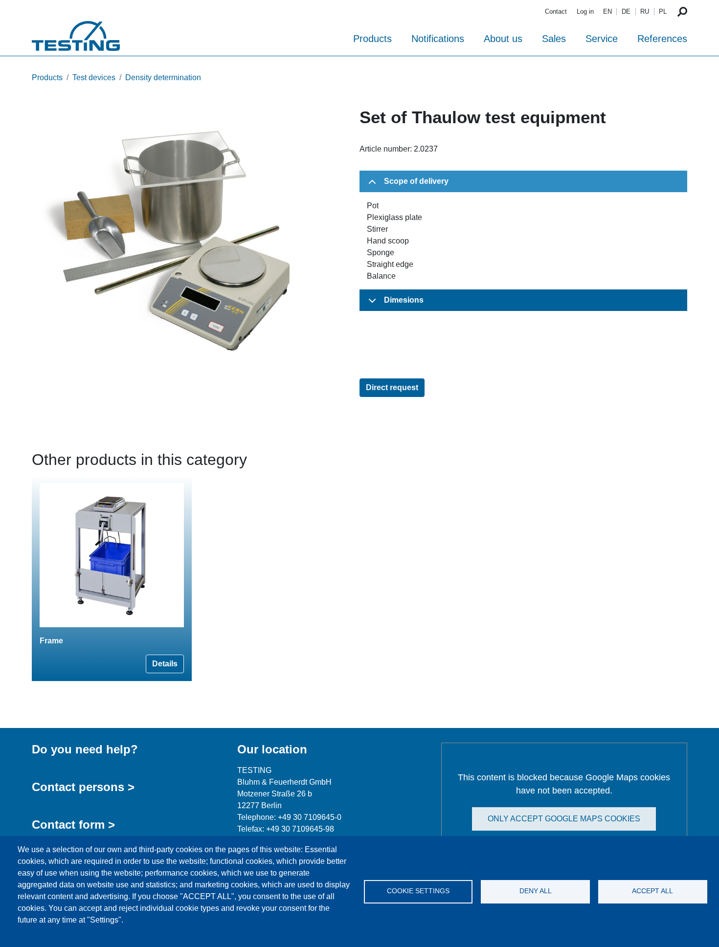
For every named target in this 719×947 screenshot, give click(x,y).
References (662, 38)
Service (601, 38)
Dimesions (404, 300)
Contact (556, 11)
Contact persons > (83, 786)
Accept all (652, 891)
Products (372, 38)
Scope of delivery (416, 181)
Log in (585, 11)
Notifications (437, 38)
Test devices (93, 77)
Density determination (163, 77)
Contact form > (73, 824)
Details (165, 664)
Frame (51, 641)
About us (503, 38)
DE (626, 11)
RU (644, 11)
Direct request (392, 387)
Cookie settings (418, 891)
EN (607, 11)
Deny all (535, 891)
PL (663, 11)
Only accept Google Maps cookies (564, 819)
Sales (554, 38)
